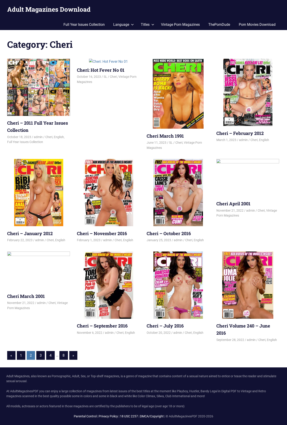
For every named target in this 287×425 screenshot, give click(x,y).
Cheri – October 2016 (169, 233)
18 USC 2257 (129, 416)
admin (38, 137)
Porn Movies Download (257, 24)
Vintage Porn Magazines (180, 24)
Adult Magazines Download (49, 9)
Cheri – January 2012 (30, 233)
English (59, 137)
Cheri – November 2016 (102, 233)
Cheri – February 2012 (240, 133)
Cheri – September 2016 (102, 326)
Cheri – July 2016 (165, 326)
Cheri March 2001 (26, 296)
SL (105, 76)
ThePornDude (219, 24)
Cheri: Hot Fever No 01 (100, 70)
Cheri (48, 137)
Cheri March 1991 (165, 136)
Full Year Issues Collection (84, 24)
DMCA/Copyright (152, 416)
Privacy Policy (108, 416)
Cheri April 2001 (233, 203)
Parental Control (85, 416)
